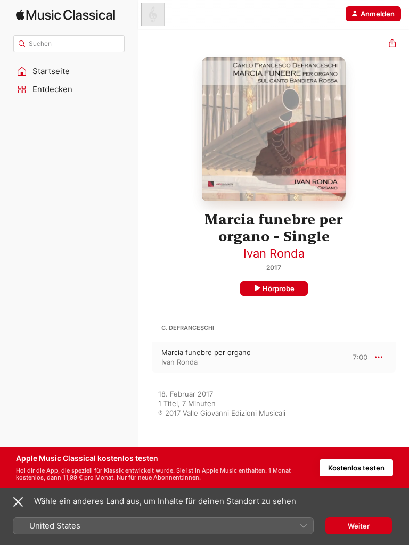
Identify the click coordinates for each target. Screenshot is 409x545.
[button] (69, 71)
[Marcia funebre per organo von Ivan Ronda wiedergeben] (145, 357)
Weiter (359, 526)
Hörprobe (279, 288)
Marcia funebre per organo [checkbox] (206, 352)
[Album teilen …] (392, 44)
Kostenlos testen (356, 468)
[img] (65, 14)
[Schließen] (18, 502)
